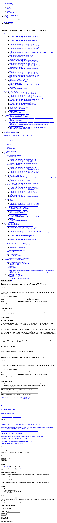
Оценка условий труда (12, 15)
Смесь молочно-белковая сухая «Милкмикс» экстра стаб (24, 36)
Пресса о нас (10, 9)
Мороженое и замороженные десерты (16, 207)
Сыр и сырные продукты (13, 194)
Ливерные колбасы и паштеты (14, 248)
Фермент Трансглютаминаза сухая (18, 88)
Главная (6, 131)
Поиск (5, 18)
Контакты (6, 16)
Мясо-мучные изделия (12, 254)
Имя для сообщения (6, 454)
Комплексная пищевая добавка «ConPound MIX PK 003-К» (24, 61)
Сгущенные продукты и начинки (15, 184)
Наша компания (8, 3)
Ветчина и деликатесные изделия (15, 246)
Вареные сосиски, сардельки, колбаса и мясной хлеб (20, 226)
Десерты (9, 199)
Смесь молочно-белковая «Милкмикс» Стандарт (22, 103)
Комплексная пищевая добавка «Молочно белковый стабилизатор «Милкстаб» (30, 98)
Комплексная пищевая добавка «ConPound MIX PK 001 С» (24, 95)
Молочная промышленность (11, 33)
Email (2, 455)
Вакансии (9, 13)
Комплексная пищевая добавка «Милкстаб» (21, 56)
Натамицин (12, 87)
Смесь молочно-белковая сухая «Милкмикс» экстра (23, 69)
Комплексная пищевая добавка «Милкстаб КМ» (22, 44)
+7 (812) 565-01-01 (8, 22)
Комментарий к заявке (6, 458)
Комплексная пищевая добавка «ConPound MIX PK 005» (24, 48)
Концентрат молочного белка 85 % (18, 81)
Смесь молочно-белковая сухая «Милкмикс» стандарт (23, 60)
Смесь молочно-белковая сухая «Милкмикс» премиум (23, 40)
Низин (11, 85)
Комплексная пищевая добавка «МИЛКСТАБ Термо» (23, 39)
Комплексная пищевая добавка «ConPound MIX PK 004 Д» (24, 75)
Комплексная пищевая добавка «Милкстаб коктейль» (23, 37)
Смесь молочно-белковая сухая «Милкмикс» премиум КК (24, 99)
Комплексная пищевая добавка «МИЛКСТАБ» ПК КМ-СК (24, 45)
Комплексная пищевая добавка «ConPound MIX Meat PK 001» (25, 96)
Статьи (8, 7)
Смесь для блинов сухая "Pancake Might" (20, 128)
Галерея (8, 11)
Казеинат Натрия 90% (15, 83)
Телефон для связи (5, 457)
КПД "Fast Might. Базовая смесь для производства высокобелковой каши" (28, 127)
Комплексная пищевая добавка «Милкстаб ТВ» (22, 55)
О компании (10, 4)
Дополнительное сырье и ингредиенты (17, 210)
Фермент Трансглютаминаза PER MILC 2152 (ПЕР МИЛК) (24, 84)
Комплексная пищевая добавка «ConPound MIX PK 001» (24, 64)
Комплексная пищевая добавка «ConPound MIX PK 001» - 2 (25, 65)
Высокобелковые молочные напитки (16, 262)
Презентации (10, 8)
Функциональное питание (13, 274)
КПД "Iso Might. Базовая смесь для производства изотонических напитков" (29, 124)
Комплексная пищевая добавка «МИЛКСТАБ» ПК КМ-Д (24, 47)
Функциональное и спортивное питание (14, 115)
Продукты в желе (11, 251)
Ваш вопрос (4, 513)
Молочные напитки (12, 156)
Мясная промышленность (10, 91)
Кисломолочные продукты (10, 134)
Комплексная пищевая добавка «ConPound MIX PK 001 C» (24, 72)
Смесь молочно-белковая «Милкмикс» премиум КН (23, 100)
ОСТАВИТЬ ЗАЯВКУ (6, 280)
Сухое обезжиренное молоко (17, 80)
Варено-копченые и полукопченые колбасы (18, 240)
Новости (9, 5)
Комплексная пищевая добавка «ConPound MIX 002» (23, 94)
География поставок (12, 12)
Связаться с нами (8, 23)
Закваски (12, 90)
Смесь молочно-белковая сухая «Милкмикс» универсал (24, 57)
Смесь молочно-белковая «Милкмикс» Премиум (22, 102)
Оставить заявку (5, 317)
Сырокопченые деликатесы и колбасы (16, 243)
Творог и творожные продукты (15, 175)
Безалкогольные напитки (13, 267)
